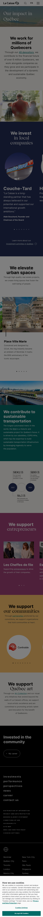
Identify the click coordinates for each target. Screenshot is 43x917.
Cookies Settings (21, 908)
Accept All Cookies (21, 913)
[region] (21, 896)
